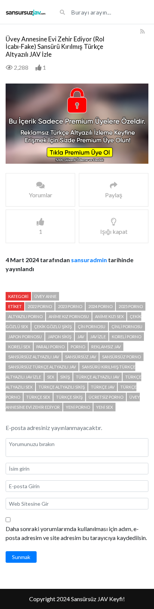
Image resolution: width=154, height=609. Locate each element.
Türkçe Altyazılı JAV (97, 376)
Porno (78, 346)
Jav (80, 336)
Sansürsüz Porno (121, 356)
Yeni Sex (104, 407)
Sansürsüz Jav (80, 356)
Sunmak (21, 557)
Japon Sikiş (59, 336)
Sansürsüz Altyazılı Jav (33, 356)
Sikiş (65, 376)
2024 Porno (100, 306)
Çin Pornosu (91, 326)
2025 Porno (130, 306)
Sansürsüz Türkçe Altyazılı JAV (42, 366)
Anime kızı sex (109, 316)
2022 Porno (40, 306)
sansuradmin (89, 259)
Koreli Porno (126, 336)
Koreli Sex (19, 346)
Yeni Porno (78, 407)
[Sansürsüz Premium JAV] (26, 11)
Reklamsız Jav (106, 346)
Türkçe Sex (38, 397)
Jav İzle (98, 336)
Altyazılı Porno (25, 316)
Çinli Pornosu (126, 326)
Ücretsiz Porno (106, 397)
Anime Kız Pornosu (69, 316)
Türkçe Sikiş (69, 397)
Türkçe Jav (102, 386)
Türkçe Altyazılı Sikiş (61, 386)
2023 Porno (70, 306)
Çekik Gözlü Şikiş (53, 326)
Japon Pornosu (25, 336)
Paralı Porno (50, 346)
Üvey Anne (45, 296)
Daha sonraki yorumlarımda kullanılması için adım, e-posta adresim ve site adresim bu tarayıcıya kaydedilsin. (76, 533)
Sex (50, 376)
